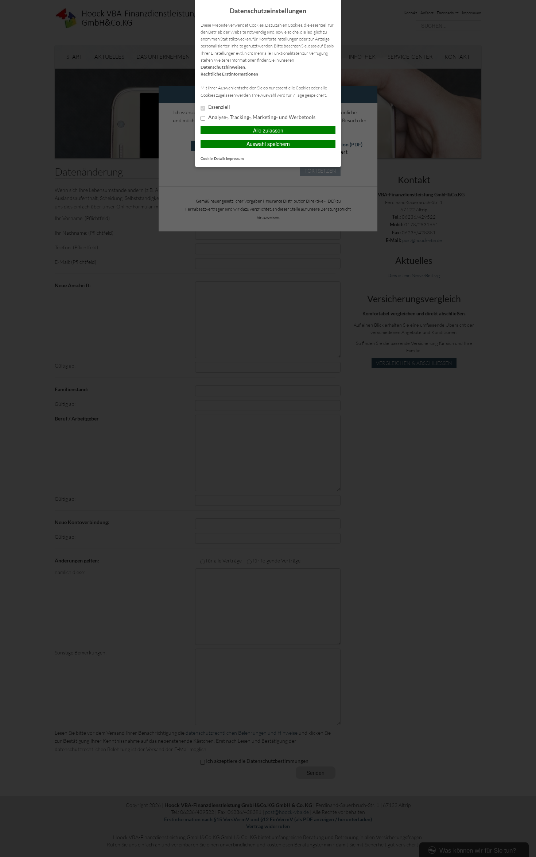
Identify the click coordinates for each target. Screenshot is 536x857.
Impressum (235, 158)
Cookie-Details (213, 158)
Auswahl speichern (268, 143)
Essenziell (218, 107)
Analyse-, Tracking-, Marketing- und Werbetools (261, 117)
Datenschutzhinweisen (223, 67)
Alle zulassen (268, 130)
